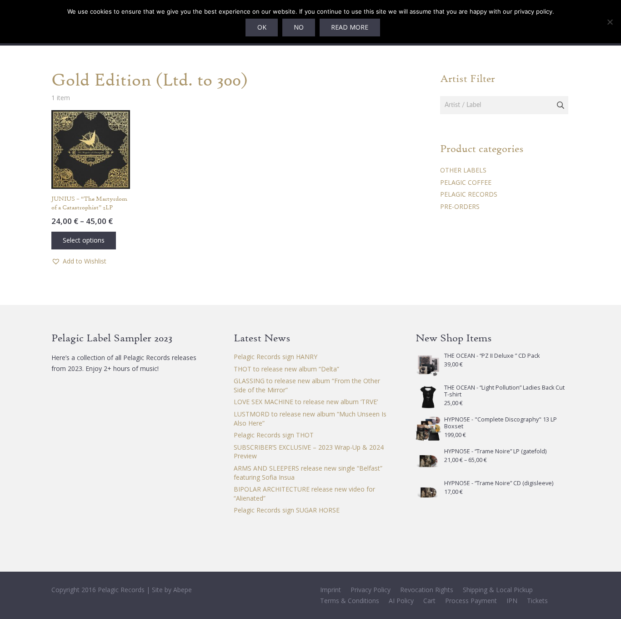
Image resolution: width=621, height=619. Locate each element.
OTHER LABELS (463, 170)
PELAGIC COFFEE (465, 182)
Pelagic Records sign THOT (274, 435)
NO (299, 27)
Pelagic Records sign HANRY (275, 356)
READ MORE (349, 27)
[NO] (609, 21)
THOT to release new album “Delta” (286, 369)
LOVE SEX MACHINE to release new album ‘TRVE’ (306, 401)
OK (261, 27)
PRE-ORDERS (460, 206)
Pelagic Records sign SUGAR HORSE (287, 510)
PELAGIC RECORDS (468, 194)
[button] (78, 261)
